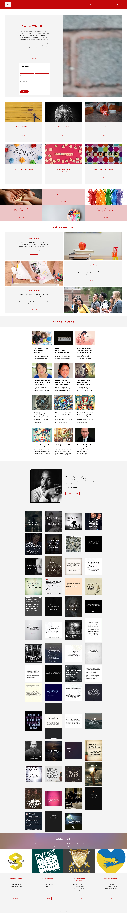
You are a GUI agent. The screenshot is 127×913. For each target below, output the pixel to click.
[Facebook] (119, 4)
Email (21, 75)
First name (22, 69)
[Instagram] (117, 4)
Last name (37, 69)
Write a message (23, 81)
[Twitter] (121, 4)
